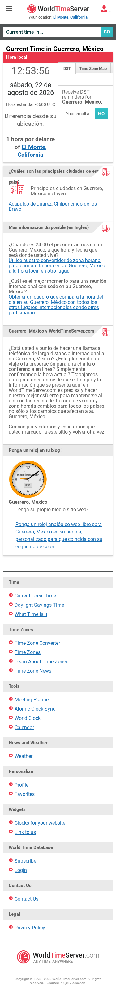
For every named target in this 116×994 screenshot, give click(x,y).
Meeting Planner (32, 700)
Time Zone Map (93, 68)
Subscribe (25, 861)
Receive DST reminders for (82, 97)
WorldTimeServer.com (58, 8)
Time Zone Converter (37, 643)
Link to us (25, 832)
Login (21, 870)
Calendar (24, 727)
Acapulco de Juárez (30, 204)
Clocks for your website (40, 823)
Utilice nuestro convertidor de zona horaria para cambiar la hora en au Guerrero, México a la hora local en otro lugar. (57, 265)
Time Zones (28, 652)
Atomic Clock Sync (35, 709)
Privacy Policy (30, 928)
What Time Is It (31, 614)
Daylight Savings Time (39, 605)
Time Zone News (33, 671)
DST (67, 68)
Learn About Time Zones (41, 662)
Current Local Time (35, 596)
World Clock (28, 718)
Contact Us (26, 899)
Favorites (25, 794)
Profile (21, 785)
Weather (23, 756)
